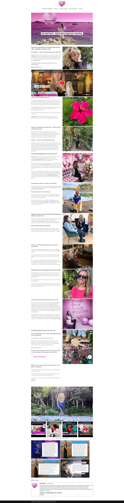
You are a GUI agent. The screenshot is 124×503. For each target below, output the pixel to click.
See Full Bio (47, 490)
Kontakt (80, 8)
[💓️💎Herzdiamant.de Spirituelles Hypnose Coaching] (62, 4)
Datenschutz (51, 501)
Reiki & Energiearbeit (73, 8)
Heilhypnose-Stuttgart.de (47, 8)
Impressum (46, 501)
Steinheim (40, 317)
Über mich (56, 8)
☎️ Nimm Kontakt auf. (35, 480)
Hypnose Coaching (63, 8)
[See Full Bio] (49, 490)
